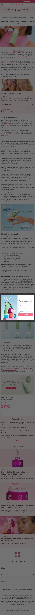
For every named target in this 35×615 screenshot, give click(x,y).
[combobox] (19, 309)
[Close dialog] (33, 296)
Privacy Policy (21, 311)
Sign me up (26, 314)
